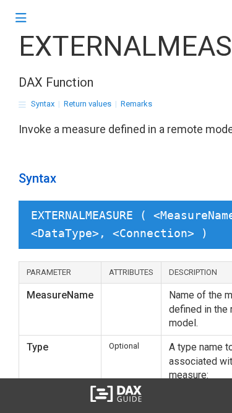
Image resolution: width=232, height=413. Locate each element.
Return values (87, 103)
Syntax (42, 103)
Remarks (136, 103)
